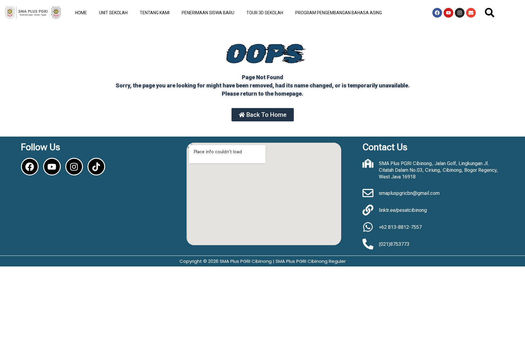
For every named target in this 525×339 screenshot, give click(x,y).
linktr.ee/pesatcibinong (403, 210)
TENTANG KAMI (155, 12)
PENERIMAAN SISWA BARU (208, 12)
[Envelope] (471, 13)
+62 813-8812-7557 (400, 227)
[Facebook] (437, 13)
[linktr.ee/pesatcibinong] (367, 210)
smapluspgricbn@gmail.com (409, 193)
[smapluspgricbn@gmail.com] (367, 193)
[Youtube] (448, 13)
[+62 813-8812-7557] (367, 227)
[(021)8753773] (367, 244)
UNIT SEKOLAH (113, 12)
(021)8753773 (394, 244)
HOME (81, 12)
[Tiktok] (96, 166)
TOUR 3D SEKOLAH (264, 12)
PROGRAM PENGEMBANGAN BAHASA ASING (338, 12)
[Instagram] (460, 13)
